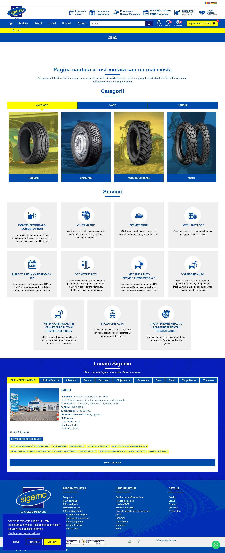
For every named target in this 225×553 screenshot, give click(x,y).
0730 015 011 (79, 407)
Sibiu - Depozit (50, 380)
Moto (191, 178)
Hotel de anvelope (98, 446)
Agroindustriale (139, 178)
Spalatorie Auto (158, 451)
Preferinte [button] (34, 541)
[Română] (206, 2)
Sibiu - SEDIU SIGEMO (23, 380)
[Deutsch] (212, 2)
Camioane (86, 178)
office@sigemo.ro (94, 414)
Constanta (143, 380)
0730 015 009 (84, 410)
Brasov (88, 380)
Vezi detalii (112, 462)
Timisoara (208, 380)
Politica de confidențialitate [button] (24, 533)
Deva (159, 380)
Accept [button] (52, 541)
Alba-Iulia (71, 380)
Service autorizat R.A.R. (112, 451)
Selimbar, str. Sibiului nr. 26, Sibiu (90, 396)
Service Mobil (77, 446)
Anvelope (42, 105)
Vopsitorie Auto (137, 451)
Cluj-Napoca (123, 380)
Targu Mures (189, 380)
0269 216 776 (97, 403)
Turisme (33, 178)
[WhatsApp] (216, 545)
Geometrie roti (88, 451)
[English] (209, 2)
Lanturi (183, 105)
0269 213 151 (112, 403)
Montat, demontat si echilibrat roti (30, 446)
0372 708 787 (81, 403)
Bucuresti (103, 380)
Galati (172, 380)
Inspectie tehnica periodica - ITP (129, 446)
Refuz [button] (16, 541)
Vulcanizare (60, 446)
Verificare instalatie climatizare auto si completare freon (43, 451)
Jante (112, 105)
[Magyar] (215, 2)
